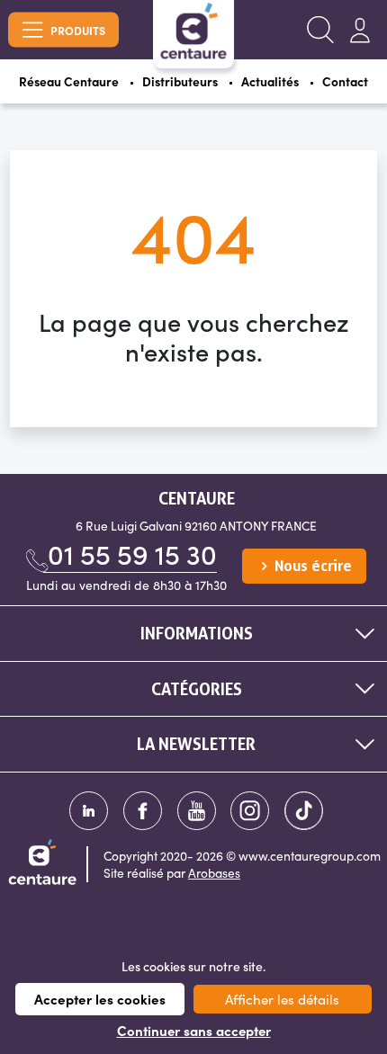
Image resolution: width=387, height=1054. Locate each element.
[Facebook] (142, 810)
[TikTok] (303, 810)
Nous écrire (311, 566)
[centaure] (194, 31)
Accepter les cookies (100, 998)
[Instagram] (249, 810)
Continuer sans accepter (194, 1031)
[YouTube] (196, 810)
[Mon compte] (360, 29)
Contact (345, 81)
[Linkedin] (88, 810)
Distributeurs (180, 81)
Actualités (270, 81)
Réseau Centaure (69, 81)
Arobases (214, 872)
